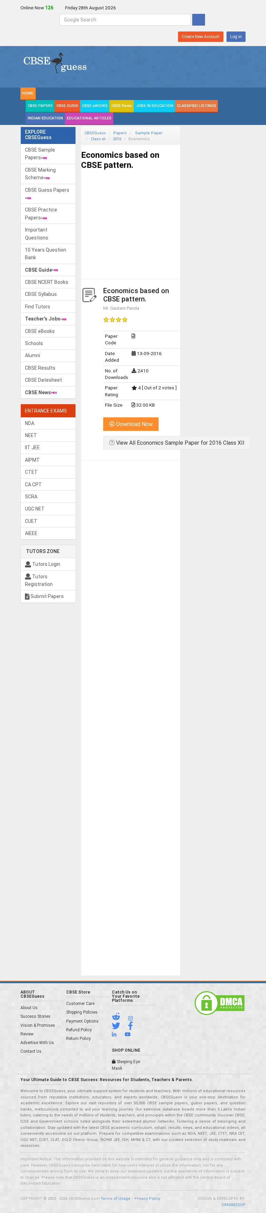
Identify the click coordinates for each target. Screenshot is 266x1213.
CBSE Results (40, 368)
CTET (31, 472)
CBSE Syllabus (41, 294)
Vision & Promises (37, 1025)
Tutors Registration (39, 580)
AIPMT (32, 460)
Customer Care (80, 1003)
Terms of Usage (116, 1198)
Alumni (32, 355)
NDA (29, 423)
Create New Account (201, 36)
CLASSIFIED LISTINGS (196, 105)
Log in (236, 36)
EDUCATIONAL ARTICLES (89, 118)
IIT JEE (32, 447)
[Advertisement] (130, 218)
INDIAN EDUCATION (45, 118)
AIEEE (31, 533)
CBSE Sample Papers (40, 153)
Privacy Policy (147, 1198)
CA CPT (33, 484)
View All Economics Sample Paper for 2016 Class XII (180, 443)
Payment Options (82, 1021)
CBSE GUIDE (67, 105)
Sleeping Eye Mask (126, 1065)
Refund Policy (79, 1030)
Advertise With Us (37, 1042)
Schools (34, 343)
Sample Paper (148, 133)
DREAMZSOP (234, 1205)
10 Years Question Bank (45, 253)
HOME (27, 93)
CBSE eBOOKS (95, 105)
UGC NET (35, 509)
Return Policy (78, 1038)
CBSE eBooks (40, 331)
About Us (29, 1007)
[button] (119, 1018)
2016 (117, 139)
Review (27, 1034)
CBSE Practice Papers (41, 213)
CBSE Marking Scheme (40, 173)
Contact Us (31, 1051)
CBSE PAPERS (40, 105)
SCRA (31, 496)
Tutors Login (45, 564)
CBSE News (122, 105)
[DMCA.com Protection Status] (220, 1003)
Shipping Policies (82, 1012)
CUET (31, 521)
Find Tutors (37, 306)
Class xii (98, 139)
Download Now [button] (134, 424)
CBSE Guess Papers (47, 190)
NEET (31, 435)
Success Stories (35, 1016)
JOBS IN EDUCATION (154, 105)
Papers (120, 133)
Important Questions (36, 233)
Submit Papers (46, 596)
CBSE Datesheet (43, 380)
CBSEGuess (95, 133)
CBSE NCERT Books (46, 282)
